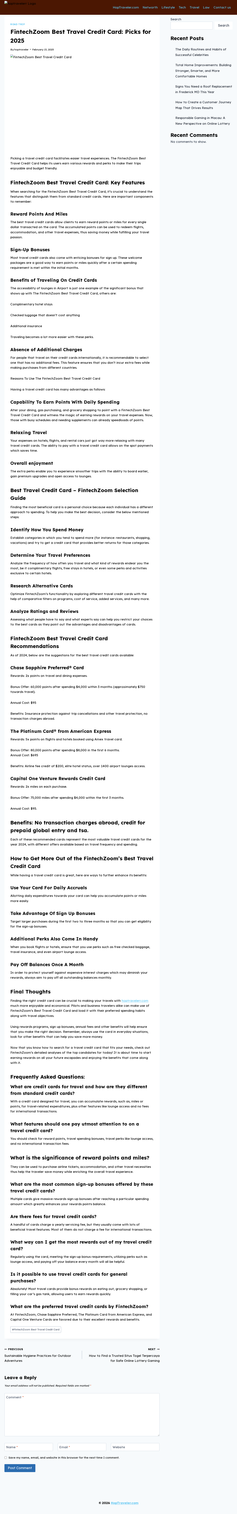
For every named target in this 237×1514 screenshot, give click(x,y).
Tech (182, 7)
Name (12, 1447)
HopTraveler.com (126, 7)
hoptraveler (21, 49)
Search (176, 19)
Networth (150, 7)
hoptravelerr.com (135, 1000)
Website (119, 1447)
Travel (194, 7)
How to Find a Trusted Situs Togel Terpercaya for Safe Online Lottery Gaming (124, 1355)
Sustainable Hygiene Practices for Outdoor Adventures (37, 1355)
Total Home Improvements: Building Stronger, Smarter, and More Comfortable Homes (203, 70)
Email (64, 1447)
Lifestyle (168, 7)
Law (206, 7)
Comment (15, 1397)
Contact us (222, 7)
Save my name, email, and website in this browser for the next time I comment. (64, 1457)
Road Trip (17, 24)
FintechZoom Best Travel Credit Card (35, 1329)
